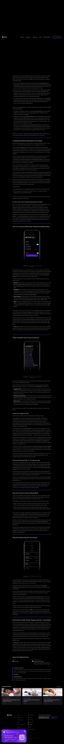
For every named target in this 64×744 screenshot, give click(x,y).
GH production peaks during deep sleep (34, 597)
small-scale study (26, 428)
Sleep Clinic (28, 37)
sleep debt (31, 182)
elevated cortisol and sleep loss (29, 93)
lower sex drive (21, 532)
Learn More (16, 674)
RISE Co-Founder (40, 661)
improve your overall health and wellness (34, 159)
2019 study (38, 440)
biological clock (31, 152)
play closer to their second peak (43, 473)
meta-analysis (48, 98)
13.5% (31, 613)
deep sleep (43, 431)
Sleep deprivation (29, 529)
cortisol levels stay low (41, 437)
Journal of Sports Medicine (36, 111)
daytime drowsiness (18, 103)
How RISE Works (46, 37)
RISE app (25, 265)
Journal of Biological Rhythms (28, 116)
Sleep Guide (35, 37)
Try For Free (57, 37)
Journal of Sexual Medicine (42, 521)
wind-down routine (23, 310)
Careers (18, 727)
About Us (22, 37)
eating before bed (25, 221)
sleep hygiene (22, 317)
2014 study (43, 90)
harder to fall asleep (23, 174)
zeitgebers (22, 147)
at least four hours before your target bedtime (26, 294)
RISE (31, 609)
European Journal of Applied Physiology (30, 125)
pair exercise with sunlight (45, 446)
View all (58, 686)
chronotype (42, 433)
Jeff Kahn (35, 661)
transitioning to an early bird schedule (22, 449)
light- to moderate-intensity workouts (21, 284)
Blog (40, 37)
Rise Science (16, 661)
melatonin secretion (33, 118)
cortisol (37, 166)
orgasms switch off (25, 512)
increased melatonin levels (30, 299)
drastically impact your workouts (27, 583)
